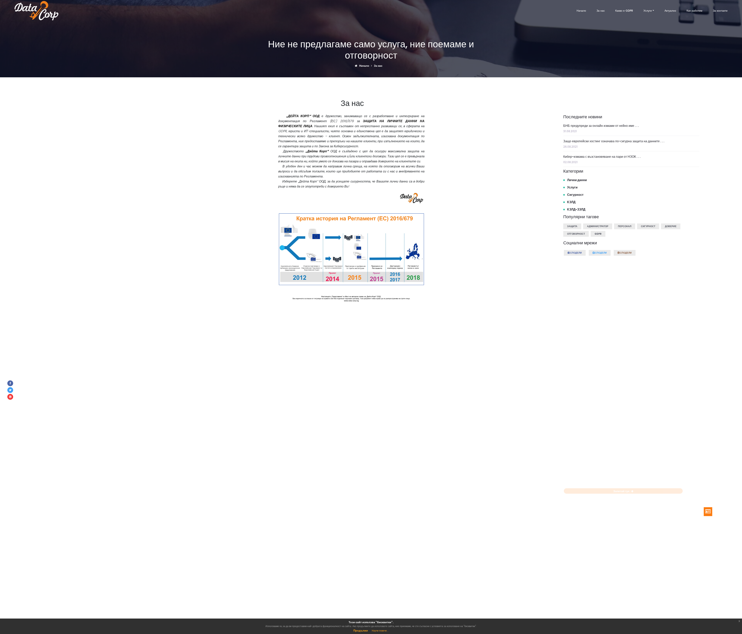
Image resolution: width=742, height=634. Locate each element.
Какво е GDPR (624, 11)
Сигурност (575, 195)
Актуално (670, 11)
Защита (572, 226)
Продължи (360, 630)
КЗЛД (571, 202)
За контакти (720, 11)
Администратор (597, 226)
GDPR (598, 233)
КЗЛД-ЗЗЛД (576, 209)
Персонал (624, 226)
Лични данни (577, 180)
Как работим (694, 11)
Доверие (670, 226)
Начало (581, 11)
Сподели (576, 252)
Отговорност (576, 233)
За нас (600, 11)
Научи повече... (380, 630)
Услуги (647, 11)
